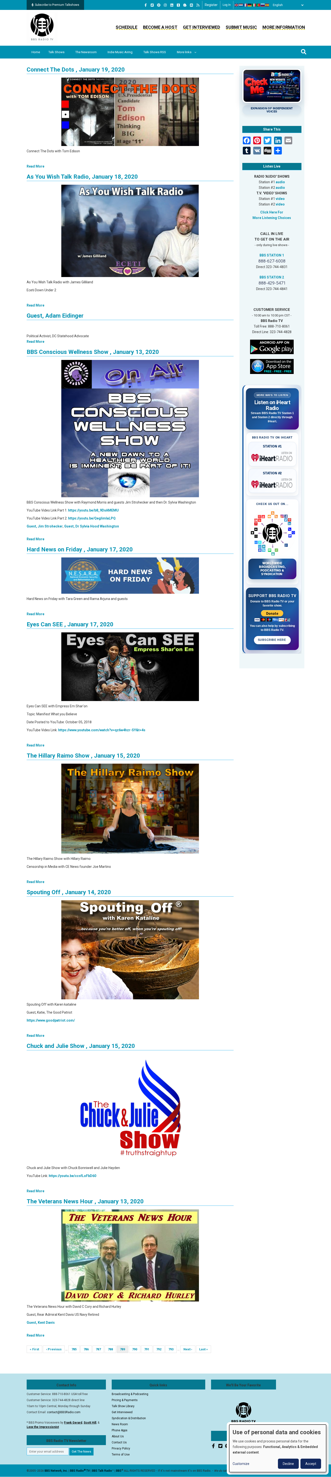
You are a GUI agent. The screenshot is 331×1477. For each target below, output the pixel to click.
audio (280, 182)
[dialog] (277, 1448)
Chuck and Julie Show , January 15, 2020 (81, 1046)
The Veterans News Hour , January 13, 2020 (85, 1201)
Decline (288, 1464)
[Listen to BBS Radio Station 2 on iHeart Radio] (272, 483)
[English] (237, 5)
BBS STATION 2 (272, 277)
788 (112, 1349)
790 (136, 1349)
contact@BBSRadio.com (63, 1412)
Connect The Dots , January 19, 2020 (76, 69)
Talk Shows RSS (154, 52)
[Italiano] (254, 5)
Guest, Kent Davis (41, 1322)
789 (124, 1350)
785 (75, 1349)
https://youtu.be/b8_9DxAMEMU (93, 510)
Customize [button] (241, 1464)
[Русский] (263, 5)
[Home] (42, 27)
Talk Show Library (123, 1406)
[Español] (267, 5)
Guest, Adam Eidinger (55, 315)
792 (160, 1349)
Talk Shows (56, 52)
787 (100, 1349)
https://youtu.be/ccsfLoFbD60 (72, 1176)
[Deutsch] (250, 5)
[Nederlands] (241, 5)
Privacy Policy (121, 1448)
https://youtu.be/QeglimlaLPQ (92, 518)
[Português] (258, 5)
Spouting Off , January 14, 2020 (69, 892)
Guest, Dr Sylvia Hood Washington (91, 526)
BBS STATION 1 (272, 255)
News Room (120, 1424)
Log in (227, 5)
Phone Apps (119, 1430)
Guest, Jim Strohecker (45, 526)
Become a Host (160, 27)
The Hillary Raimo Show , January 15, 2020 (83, 755)
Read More (35, 166)
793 (172, 1349)
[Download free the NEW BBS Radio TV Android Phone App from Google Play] (272, 346)
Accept (310, 1464)
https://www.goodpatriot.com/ (51, 1020)
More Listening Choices (271, 218)
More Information (283, 27)
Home (36, 52)
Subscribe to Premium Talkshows (57, 5)
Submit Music (241, 27)
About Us (118, 1436)
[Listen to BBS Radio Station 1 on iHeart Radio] (272, 456)
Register (211, 5)
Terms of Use (121, 1454)
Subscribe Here (272, 640)
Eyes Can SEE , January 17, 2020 (70, 624)
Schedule (126, 27)
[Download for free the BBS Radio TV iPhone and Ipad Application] (272, 366)
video (280, 199)
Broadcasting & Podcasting (130, 1394)
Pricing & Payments (125, 1400)
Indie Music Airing (120, 52)
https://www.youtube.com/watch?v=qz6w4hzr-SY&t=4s (101, 730)
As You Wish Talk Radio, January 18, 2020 (82, 176)
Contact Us (119, 1442)
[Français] (245, 5)
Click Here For (271, 212)
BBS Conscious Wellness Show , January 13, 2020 (93, 352)
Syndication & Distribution (129, 1418)
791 (148, 1349)
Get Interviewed (201, 27)
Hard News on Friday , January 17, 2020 (80, 549)
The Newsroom (86, 52)
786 (88, 1349)
